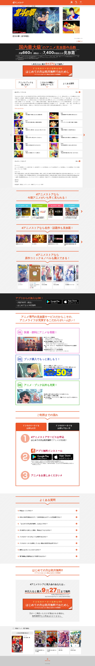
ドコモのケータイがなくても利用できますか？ (34, 537)
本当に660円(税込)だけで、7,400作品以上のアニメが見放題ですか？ (41, 517)
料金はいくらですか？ (26, 510)
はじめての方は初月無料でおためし (47, 71)
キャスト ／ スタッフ (20, 161)
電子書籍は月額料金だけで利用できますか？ (33, 556)
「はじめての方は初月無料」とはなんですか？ (34, 523)
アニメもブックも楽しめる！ (25, 83)
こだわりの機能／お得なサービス (47, 83)
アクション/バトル (19, 108)
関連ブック (80, 41)
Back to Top (47, 660)
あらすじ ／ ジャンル (20, 92)
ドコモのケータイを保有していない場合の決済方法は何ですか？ (39, 543)
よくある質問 (68, 83)
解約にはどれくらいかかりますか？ (30, 550)
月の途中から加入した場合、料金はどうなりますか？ (36, 530)
